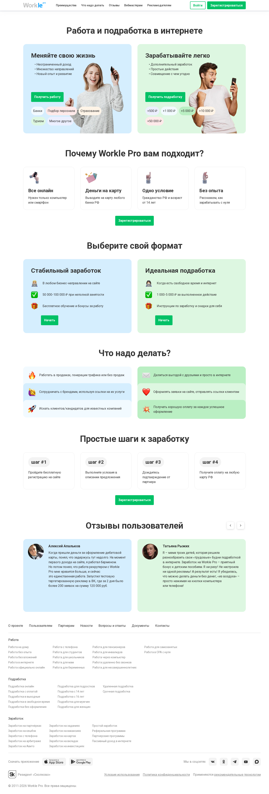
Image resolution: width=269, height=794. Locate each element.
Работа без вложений (22, 657)
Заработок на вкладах (63, 741)
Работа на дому (18, 647)
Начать (49, 320)
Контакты (162, 626)
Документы (140, 626)
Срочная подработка (116, 691)
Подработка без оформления (27, 706)
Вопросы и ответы (112, 626)
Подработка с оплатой (22, 691)
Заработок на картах (62, 736)
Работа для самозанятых (160, 647)
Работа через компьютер (109, 657)
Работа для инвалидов (107, 652)
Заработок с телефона (22, 736)
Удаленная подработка (118, 686)
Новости (86, 626)
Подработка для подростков (76, 686)
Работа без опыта (20, 652)
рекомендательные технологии (237, 774)
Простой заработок (104, 725)
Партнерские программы (108, 736)
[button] (230, 526)
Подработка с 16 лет (71, 696)
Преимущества (66, 5)
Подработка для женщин (74, 706)
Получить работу (47, 97)
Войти (197, 5)
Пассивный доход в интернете (111, 741)
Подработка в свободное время (29, 701)
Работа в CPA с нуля (157, 652)
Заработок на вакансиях (65, 730)
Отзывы (114, 5)
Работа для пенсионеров (109, 647)
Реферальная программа (108, 730)
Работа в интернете (21, 662)
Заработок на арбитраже (24, 741)
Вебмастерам (133, 5)
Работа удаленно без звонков (112, 662)
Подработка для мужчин (74, 701)
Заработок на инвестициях (66, 746)
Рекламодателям (159, 5)
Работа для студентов (67, 652)
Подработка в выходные (24, 696)
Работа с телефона (65, 647)
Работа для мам (63, 662)
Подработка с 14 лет (71, 691)
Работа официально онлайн (26, 667)
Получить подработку (165, 97)
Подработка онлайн (21, 686)
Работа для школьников (68, 657)
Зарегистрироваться (226, 5)
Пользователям (40, 626)
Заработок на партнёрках (24, 725)
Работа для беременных (69, 667)
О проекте (15, 626)
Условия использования (122, 774)
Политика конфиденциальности (166, 774)
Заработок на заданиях (64, 725)
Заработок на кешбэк (22, 730)
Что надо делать (92, 5)
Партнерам (66, 626)
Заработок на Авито (21, 746)
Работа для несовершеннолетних (114, 667)
